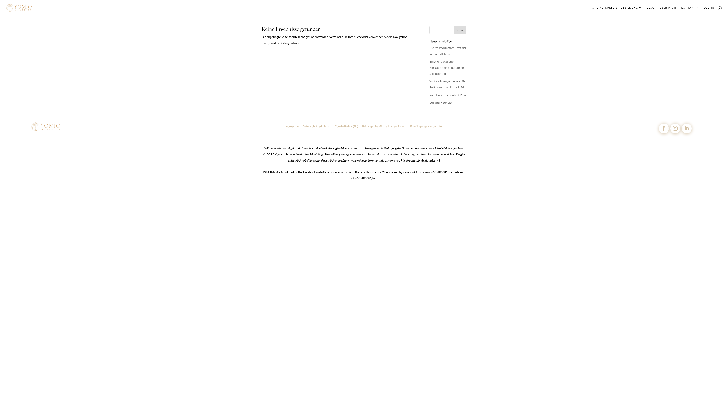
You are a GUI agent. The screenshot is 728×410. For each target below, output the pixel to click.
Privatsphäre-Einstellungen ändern (384, 126)
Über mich (667, 7)
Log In (709, 7)
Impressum (292, 126)
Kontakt (688, 7)
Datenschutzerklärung (317, 126)
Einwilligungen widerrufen (426, 126)
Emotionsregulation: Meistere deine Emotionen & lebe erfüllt (446, 67)
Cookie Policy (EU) (346, 126)
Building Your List (440, 102)
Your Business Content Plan (447, 95)
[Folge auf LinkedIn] (687, 128)
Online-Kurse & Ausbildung (615, 7)
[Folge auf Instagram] (675, 128)
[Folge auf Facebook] (664, 128)
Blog (651, 7)
